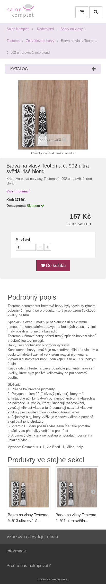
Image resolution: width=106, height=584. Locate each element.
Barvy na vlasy (71, 29)
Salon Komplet (18, 29)
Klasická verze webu (53, 579)
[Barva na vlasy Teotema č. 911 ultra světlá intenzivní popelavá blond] (77, 487)
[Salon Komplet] (20, 12)
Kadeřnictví (45, 29)
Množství (23, 240)
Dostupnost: (16, 206)
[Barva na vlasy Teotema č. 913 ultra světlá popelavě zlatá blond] (29, 487)
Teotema (13, 41)
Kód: (10, 200)
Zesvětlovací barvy (40, 41)
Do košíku (55, 265)
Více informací (18, 191)
